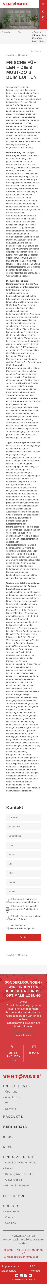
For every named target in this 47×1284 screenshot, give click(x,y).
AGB (32, 1266)
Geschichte (12, 1097)
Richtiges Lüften (25, 155)
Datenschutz (9, 1270)
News (8, 1147)
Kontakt (35, 1270)
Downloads (12, 1211)
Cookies (10, 1223)
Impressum (9, 1266)
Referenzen (15, 1126)
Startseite (6, 32)
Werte (9, 1103)
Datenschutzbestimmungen (18, 929)
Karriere (10, 1108)
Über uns (11, 1091)
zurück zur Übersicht (16, 55)
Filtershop (14, 1195)
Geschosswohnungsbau (21, 1162)
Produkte (13, 1116)
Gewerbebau (13, 1179)
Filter (33, 554)
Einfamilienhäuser (17, 1185)
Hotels (9, 1168)
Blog (20, 32)
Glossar (10, 1217)
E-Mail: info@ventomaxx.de (21, 1256)
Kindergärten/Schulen (19, 1174)
